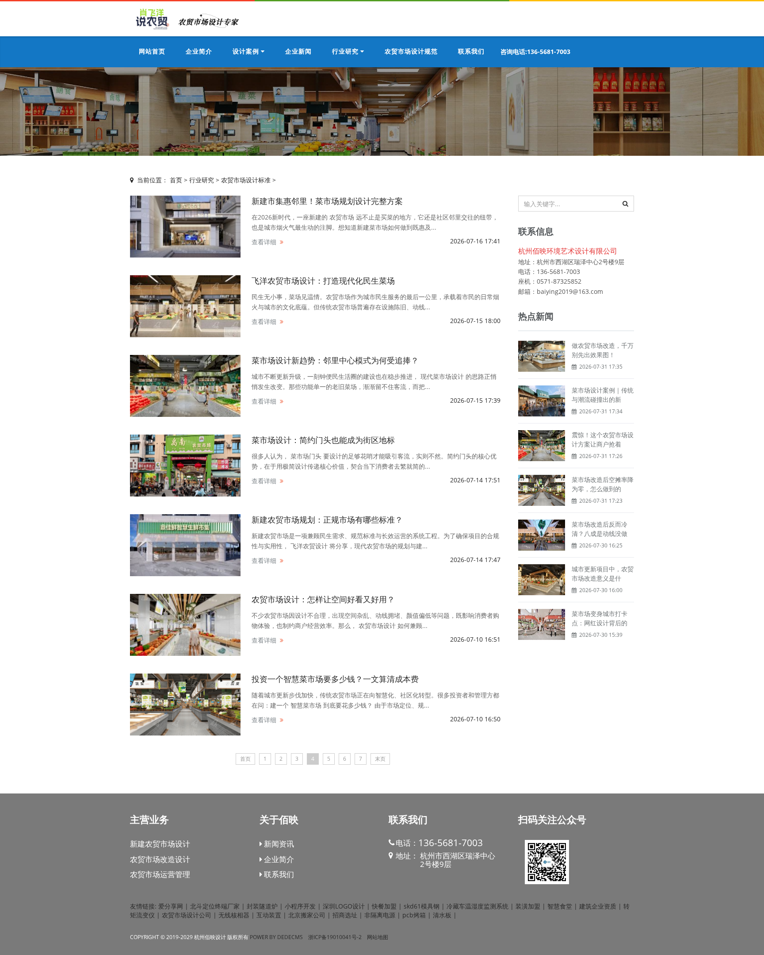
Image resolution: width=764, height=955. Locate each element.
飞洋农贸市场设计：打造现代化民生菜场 (323, 280)
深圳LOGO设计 (344, 906)
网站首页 (152, 52)
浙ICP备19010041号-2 (335, 937)
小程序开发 (300, 906)
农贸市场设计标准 (246, 180)
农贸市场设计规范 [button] (411, 52)
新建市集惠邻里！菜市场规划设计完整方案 (327, 201)
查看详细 (264, 242)
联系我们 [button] (471, 52)
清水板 (442, 915)
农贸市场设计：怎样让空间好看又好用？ (323, 599)
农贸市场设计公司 (186, 915)
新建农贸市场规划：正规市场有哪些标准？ (327, 519)
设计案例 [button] (247, 52)
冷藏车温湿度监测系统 (477, 906)
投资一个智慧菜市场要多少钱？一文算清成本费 (335, 679)
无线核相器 (233, 915)
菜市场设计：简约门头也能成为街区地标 (323, 440)
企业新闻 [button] (298, 52)
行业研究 (201, 180)
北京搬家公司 (306, 915)
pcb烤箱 (414, 915)
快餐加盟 (384, 906)
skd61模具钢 (421, 906)
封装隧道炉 (262, 906)
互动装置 (268, 915)
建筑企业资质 (597, 906)
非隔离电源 (379, 915)
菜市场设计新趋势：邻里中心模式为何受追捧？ (335, 360)
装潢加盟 (528, 906)
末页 (380, 758)
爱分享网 (170, 906)
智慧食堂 (559, 906)
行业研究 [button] (346, 52)
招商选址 (344, 915)
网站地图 (377, 937)
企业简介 (278, 859)
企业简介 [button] (199, 52)
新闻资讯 (278, 844)
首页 (176, 180)
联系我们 (278, 874)
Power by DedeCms (276, 937)
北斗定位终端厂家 (215, 906)
